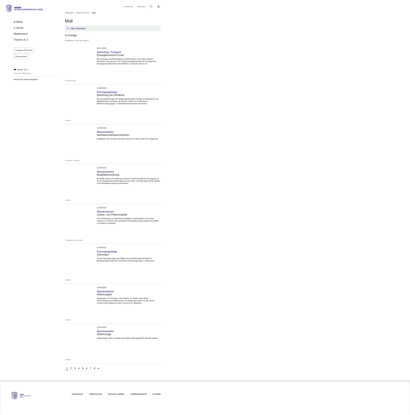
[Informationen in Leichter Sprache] (151, 6)
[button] (112, 28)
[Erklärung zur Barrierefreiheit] (159, 6)
